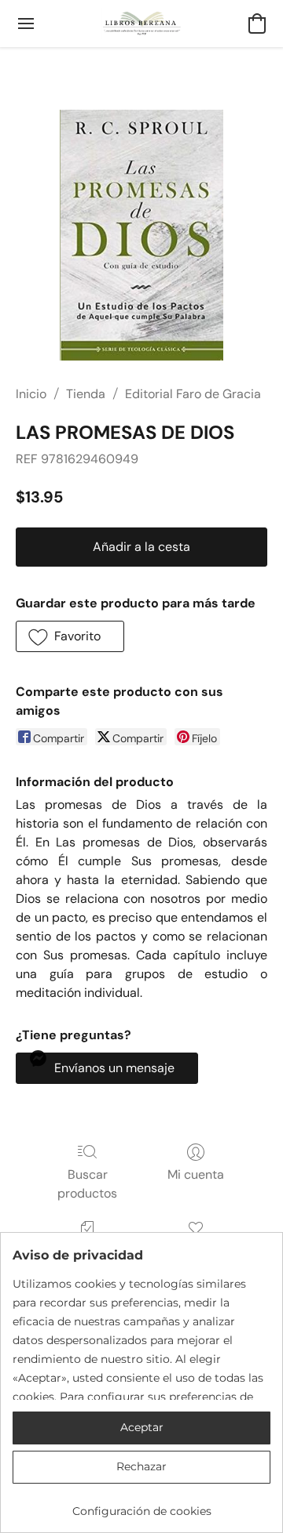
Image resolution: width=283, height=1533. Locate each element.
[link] (141, 1505)
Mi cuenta (195, 1174)
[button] (141, 23)
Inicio (31, 394)
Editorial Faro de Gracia (193, 394)
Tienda (85, 394)
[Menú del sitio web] (26, 23)
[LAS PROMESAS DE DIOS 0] (141, 235)
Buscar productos (87, 1183)
